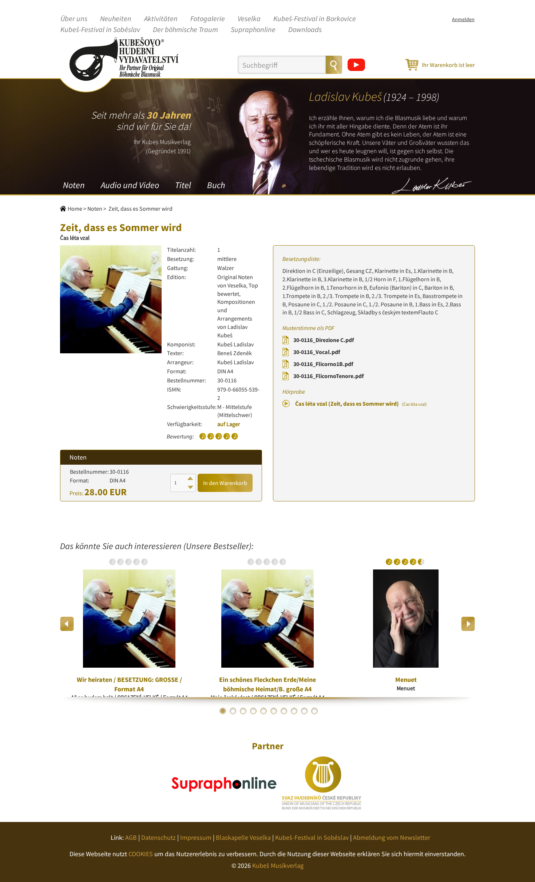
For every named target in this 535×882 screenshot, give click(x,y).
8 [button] (294, 711)
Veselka (249, 19)
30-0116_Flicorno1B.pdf (323, 364)
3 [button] (243, 711)
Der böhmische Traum (185, 30)
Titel (183, 185)
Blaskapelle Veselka (243, 837)
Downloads (305, 30)
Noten (74, 185)
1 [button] (223, 711)
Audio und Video (130, 185)
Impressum (195, 837)
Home (75, 208)
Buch (216, 185)
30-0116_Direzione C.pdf (323, 339)
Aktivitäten (161, 19)
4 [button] (253, 711)
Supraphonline (253, 30)
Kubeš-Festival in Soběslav (100, 30)
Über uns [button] (73, 19)
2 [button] (233, 711)
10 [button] (314, 711)
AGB (131, 837)
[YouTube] (356, 65)
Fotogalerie (207, 19)
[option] (129, 624)
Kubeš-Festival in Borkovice (314, 19)
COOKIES (140, 854)
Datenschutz (158, 837)
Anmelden (463, 19)
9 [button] (304, 711)
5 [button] (263, 711)
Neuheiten (115, 19)
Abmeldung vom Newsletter (391, 837)
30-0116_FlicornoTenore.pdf (328, 376)
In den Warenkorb (225, 482)
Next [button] (468, 624)
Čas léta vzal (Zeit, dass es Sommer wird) (361, 403)
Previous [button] (67, 624)
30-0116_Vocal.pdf (316, 351)
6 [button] (274, 711)
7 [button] (284, 711)
